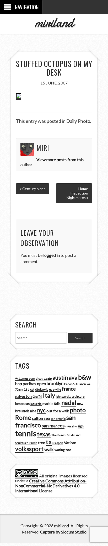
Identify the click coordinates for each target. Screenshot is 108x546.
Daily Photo (78, 121)
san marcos (53, 425)
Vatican (70, 442)
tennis (25, 433)
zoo (68, 450)
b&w (84, 377)
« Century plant (32, 188)
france (69, 389)
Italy (49, 395)
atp (49, 378)
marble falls (51, 403)
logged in (51, 255)
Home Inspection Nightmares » (77, 193)
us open (57, 443)
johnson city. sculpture (70, 396)
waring (60, 450)
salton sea (41, 418)
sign (81, 426)
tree (41, 442)
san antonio (58, 418)
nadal (68, 402)
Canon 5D (70, 384)
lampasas (22, 404)
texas (44, 434)
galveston (23, 396)
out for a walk (57, 411)
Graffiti (37, 396)
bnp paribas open (30, 383)
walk (49, 449)
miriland (54, 22)
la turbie (36, 403)
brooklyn (55, 383)
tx (49, 441)
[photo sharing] (18, 97)
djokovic (41, 389)
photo (78, 410)
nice (33, 411)
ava (73, 377)
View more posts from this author (52, 162)
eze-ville (55, 389)
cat (32, 389)
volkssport (29, 448)
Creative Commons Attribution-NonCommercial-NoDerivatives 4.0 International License (51, 485)
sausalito (71, 426)
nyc (41, 410)
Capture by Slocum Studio (63, 531)
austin (60, 377)
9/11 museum (25, 378)
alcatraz (41, 378)
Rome (23, 417)
